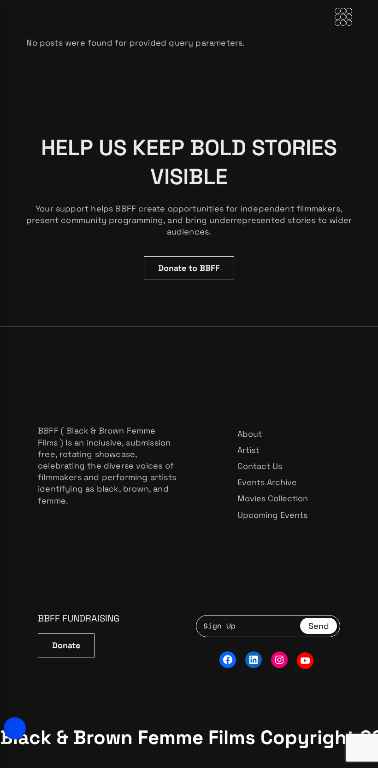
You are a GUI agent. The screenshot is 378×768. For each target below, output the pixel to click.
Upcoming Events (272, 515)
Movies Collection (272, 498)
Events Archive (267, 482)
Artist (248, 450)
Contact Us (259, 466)
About (249, 433)
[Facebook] (227, 659)
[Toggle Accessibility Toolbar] (15, 728)
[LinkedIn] (253, 659)
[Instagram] (279, 659)
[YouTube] (305, 660)
